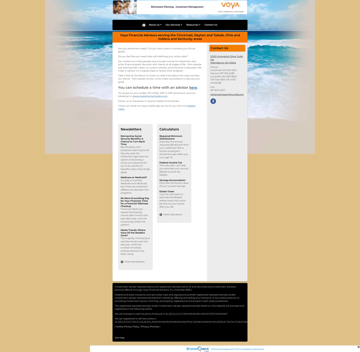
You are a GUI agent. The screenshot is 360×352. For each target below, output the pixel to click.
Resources (192, 24)
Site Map (120, 337)
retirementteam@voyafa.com (227, 94)
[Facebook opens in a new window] (213, 101)
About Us (154, 24)
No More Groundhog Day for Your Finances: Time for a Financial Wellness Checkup (135, 202)
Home (144, 25)
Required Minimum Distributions (170, 137)
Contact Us (210, 24)
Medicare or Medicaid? (134, 177)
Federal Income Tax (170, 162)
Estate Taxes (166, 191)
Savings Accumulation (172, 180)
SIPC (188, 289)
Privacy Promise (150, 326)
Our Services (173, 24)
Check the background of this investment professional (237, 349)
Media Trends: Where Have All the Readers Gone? (133, 233)
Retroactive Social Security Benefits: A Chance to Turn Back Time (133, 140)
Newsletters (131, 129)
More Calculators (172, 214)
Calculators (169, 129)
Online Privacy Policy (127, 326)
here (193, 87)
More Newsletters (135, 261)
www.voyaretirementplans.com (150, 96)
